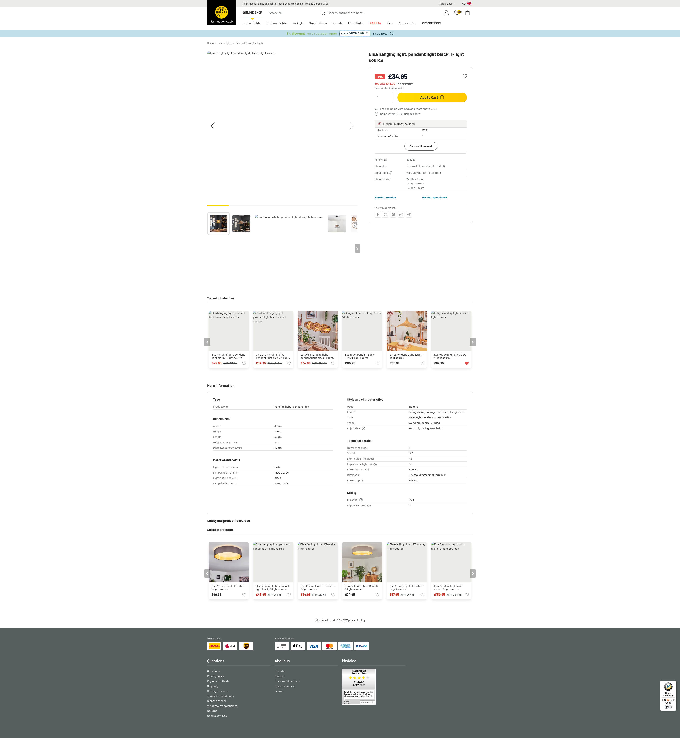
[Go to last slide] (207, 342)
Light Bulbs (356, 23)
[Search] (323, 13)
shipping (359, 620)
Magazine (275, 13)
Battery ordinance (218, 691)
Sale (375, 23)
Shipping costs (396, 88)
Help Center (446, 3)
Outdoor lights (277, 23)
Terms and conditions (220, 695)
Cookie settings (217, 715)
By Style (298, 23)
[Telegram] (409, 214)
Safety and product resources (228, 521)
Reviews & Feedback (287, 681)
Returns (212, 710)
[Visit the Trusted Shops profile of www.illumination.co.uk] (373, 687)
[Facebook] (378, 214)
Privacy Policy (215, 676)
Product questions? (434, 197)
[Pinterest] (393, 214)
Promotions (431, 23)
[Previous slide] (207, 248)
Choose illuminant (421, 146)
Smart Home (318, 23)
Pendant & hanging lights (249, 43)
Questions (213, 671)
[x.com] (385, 214)
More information (385, 197)
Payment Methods (218, 681)
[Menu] (674, 683)
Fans (390, 23)
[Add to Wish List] (465, 76)
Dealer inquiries (284, 686)
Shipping (212, 686)
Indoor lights (252, 23)
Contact (280, 676)
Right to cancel (216, 700)
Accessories (407, 23)
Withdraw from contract (222, 705)
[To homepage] (221, 12)
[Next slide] (357, 248)
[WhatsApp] (401, 214)
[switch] (668, 707)
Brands (337, 23)
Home (210, 43)
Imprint (279, 691)
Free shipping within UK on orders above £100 (408, 108)
